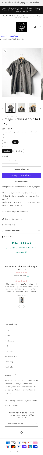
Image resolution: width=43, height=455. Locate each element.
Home (2, 36)
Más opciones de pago (21, 181)
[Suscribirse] (35, 424)
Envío (7, 346)
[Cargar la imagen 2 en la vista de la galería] (21, 108)
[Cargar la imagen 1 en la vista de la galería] (10, 108)
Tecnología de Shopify (30, 451)
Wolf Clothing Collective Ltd (18, 451)
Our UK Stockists (11, 356)
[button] (2, 27)
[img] (21, 272)
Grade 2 (19, 151)
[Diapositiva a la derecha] (40, 108)
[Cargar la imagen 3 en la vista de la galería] (32, 108)
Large (6, 142)
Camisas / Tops (12, 36)
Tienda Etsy (9, 362)
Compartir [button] (8, 237)
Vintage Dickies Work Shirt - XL (12, 39)
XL (15, 142)
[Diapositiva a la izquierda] (2, 108)
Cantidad (5, 156)
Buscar (7, 336)
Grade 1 (7, 151)
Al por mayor (9, 351)
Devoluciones (10, 341)
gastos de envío (18, 132)
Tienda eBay (9, 367)
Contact (7, 330)
